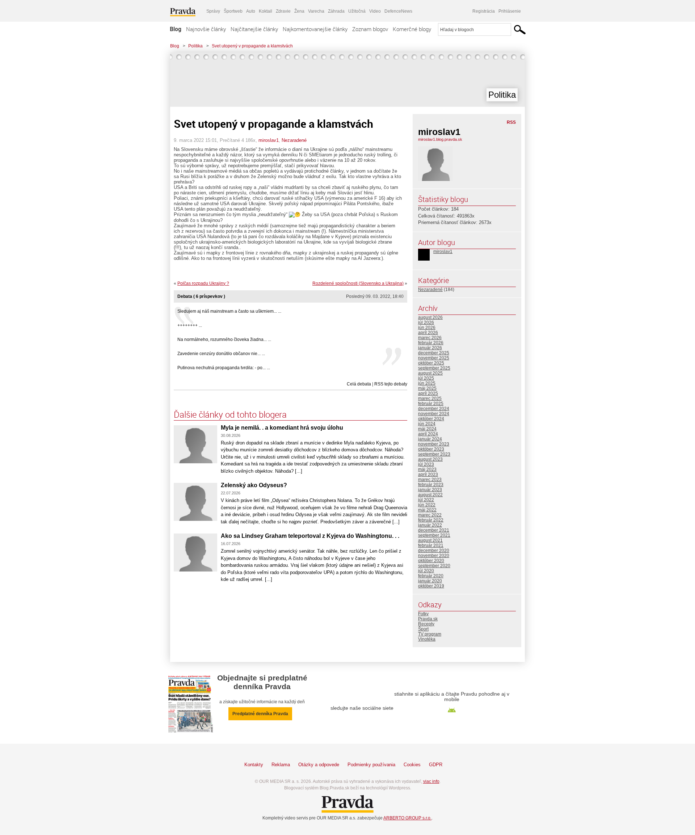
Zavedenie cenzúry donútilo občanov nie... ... (221, 353)
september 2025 (434, 368)
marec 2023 (430, 479)
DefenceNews (398, 11)
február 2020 (430, 575)
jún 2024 (426, 423)
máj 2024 (427, 428)
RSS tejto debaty (390, 384)
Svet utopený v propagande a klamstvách (252, 46)
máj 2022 (427, 510)
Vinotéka (426, 639)
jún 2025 (426, 383)
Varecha (316, 11)
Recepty (426, 624)
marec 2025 (430, 398)
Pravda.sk (428, 618)
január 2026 (430, 347)
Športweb (233, 11)
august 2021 (430, 540)
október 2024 (431, 418)
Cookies (412, 764)
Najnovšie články (206, 29)
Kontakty (253, 764)
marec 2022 (430, 515)
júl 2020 (426, 570)
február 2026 (430, 342)
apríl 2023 (428, 474)
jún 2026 (426, 327)
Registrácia (483, 11)
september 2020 (434, 565)
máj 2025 (427, 388)
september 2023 (434, 454)
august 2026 (430, 317)
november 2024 (433, 413)
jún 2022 (426, 504)
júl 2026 (426, 322)
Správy (213, 11)
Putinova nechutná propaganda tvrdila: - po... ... (223, 367)
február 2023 (430, 484)
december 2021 (433, 530)
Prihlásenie (509, 11)
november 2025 (433, 357)
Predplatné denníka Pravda (260, 713)
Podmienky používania (371, 764)
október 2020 (431, 560)
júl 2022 (426, 499)
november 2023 (433, 444)
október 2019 (431, 586)
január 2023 (430, 489)
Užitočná (357, 11)
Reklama (280, 764)
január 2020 (430, 580)
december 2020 (433, 550)
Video (375, 11)
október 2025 (431, 363)
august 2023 (430, 459)
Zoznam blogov (370, 29)
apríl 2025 (428, 393)
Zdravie (283, 11)
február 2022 (430, 520)
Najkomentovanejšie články (315, 29)
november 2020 (433, 555)
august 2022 (430, 494)
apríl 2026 (428, 332)
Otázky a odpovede (318, 764)
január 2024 (430, 439)
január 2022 (430, 525)
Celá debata (359, 384)
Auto (250, 11)
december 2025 (433, 352)
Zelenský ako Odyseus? (254, 485)
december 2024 (433, 408)
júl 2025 (426, 378)
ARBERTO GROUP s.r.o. (407, 818)
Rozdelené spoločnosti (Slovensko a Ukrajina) (358, 283)
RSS (511, 122)
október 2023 (431, 449)
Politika (195, 46)
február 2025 (430, 403)
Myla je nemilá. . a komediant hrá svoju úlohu (283, 428)
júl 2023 (426, 464)
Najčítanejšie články (254, 29)
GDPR (435, 764)
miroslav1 (268, 140)
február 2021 (430, 545)
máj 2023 (427, 469)
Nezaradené (294, 140)
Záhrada (336, 11)
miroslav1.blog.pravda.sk (440, 139)
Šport (423, 629)
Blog (175, 29)
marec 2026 (430, 337)
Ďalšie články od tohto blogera (230, 414)
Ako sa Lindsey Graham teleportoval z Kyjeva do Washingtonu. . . (310, 536)
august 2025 (430, 373)
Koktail (265, 11)
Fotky (423, 613)
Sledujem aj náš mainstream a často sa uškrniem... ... (229, 311)
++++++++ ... (189, 325)
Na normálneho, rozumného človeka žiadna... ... (224, 339)
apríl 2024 (428, 434)
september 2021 (434, 535)
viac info (431, 781)
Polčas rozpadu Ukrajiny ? (203, 283)
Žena (299, 11)
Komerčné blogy (412, 29)
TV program (429, 634)
